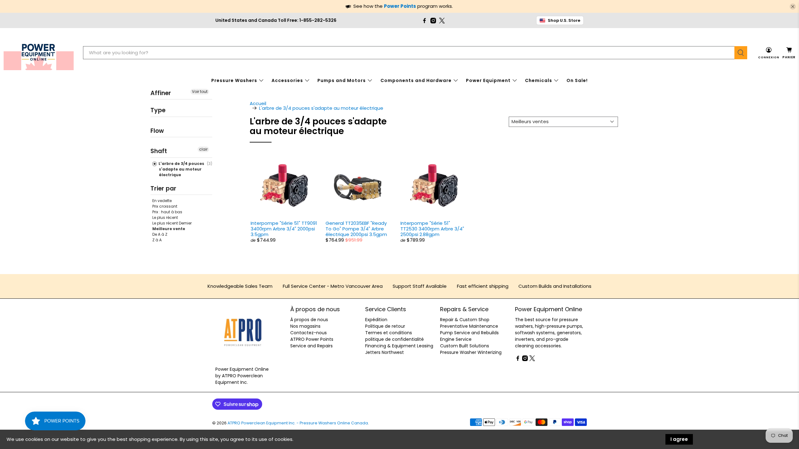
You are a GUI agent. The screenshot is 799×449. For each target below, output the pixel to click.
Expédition (376, 319)
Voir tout (200, 91)
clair (203, 149)
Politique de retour (385, 326)
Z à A (157, 240)
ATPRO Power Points (311, 339)
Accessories (287, 80)
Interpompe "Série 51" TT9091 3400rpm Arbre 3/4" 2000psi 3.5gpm (284, 229)
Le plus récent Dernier (172, 223)
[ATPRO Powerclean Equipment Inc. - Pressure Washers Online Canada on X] (442, 20)
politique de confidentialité (394, 339)
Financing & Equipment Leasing (399, 346)
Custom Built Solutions (464, 346)
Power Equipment (488, 80)
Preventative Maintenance (469, 326)
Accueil (258, 103)
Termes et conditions (388, 333)
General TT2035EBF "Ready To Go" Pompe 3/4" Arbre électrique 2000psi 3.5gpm (356, 229)
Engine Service (456, 339)
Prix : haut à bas (167, 212)
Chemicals (538, 80)
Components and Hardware (416, 80)
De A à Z (159, 234)
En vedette (162, 200)
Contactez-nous (308, 333)
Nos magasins (305, 326)
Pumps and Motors (341, 80)
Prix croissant (164, 206)
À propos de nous (309, 319)
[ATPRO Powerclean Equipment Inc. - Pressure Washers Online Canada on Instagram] (433, 20)
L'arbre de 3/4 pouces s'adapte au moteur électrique (181, 169)
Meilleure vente (168, 228)
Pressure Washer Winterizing (471, 352)
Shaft (158, 151)
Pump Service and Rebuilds (469, 333)
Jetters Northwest (384, 352)
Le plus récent (165, 217)
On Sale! (577, 80)
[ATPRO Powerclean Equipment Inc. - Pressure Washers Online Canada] (38, 52)
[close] (793, 6)
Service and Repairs (311, 346)
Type (157, 110)
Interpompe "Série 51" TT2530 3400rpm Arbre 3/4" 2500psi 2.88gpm (432, 229)
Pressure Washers (234, 80)
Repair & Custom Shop (464, 319)
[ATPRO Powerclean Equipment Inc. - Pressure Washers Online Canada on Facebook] (424, 20)
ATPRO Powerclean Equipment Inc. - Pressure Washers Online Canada (298, 423)
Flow (157, 131)
